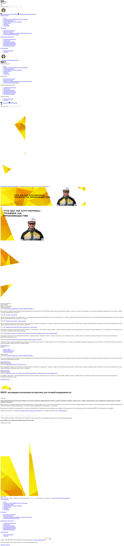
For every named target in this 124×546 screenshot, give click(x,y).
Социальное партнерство (9, 39)
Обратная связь (4, 48)
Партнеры (5, 24)
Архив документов (8, 31)
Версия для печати (6, 422)
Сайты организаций (8, 50)
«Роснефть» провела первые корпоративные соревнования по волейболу (24, 339)
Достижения (6, 25)
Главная (2, 186)
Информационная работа (9, 44)
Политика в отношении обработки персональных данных (17, 33)
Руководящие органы (8, 20)
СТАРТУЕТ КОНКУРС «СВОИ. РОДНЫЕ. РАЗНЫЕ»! (19, 308)
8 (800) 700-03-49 (62, 410)
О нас (4, 18)
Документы (3, 28)
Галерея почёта (7, 23)
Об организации (5, 15)
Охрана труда (6, 40)
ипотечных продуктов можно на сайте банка (30, 410)
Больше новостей (5, 345)
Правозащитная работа (9, 42)
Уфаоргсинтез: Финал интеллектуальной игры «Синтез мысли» (21, 327)
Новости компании (8, 352)
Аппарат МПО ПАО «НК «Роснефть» (12, 21)
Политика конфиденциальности (11, 34)
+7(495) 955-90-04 (13, 14)
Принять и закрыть (5, 544)
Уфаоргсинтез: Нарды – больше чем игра (16, 321)
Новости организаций (8, 350)
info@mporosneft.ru (31, 14)
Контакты (5, 52)
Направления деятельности (7, 36)
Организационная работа (9, 43)
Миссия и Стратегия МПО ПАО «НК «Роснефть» (15, 19)
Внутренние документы (9, 30)
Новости (6, 186)
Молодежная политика (9, 45)
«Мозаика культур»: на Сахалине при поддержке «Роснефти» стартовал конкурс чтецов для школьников (31, 333)
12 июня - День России (11, 314)
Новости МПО (12, 186)
